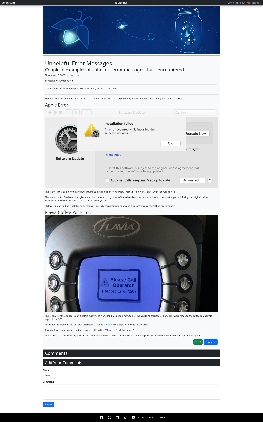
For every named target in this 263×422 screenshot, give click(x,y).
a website (109, 324)
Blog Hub (122, 2)
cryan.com (8, 3)
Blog (231, 2)
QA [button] (199, 342)
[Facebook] (101, 417)
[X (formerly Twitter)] (109, 417)
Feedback (255, 2)
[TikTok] (125, 417)
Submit (48, 404)
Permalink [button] (211, 342)
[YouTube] (133, 417)
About (241, 2)
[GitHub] (117, 417)
